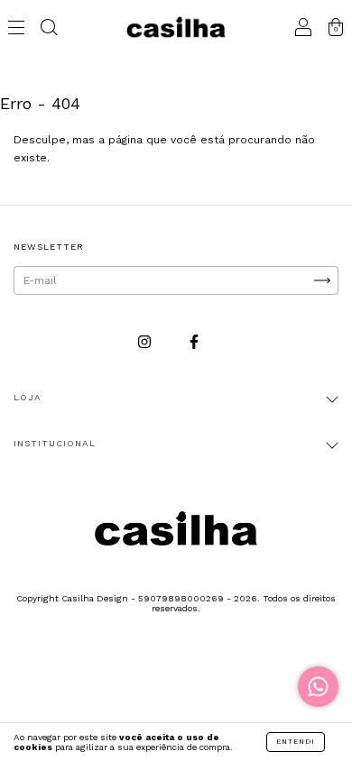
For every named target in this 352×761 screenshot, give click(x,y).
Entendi (295, 742)
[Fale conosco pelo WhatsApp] (318, 686)
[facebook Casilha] (194, 341)
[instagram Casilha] (146, 341)
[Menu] (16, 29)
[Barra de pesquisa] (49, 29)
